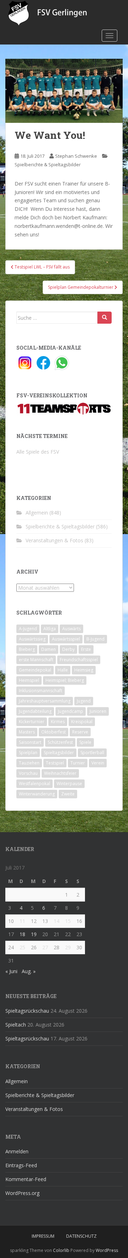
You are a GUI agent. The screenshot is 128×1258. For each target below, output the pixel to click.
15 (68, 921)
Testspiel (55, 763)
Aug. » (29, 971)
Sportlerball (92, 753)
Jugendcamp (70, 711)
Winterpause (69, 784)
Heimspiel (29, 680)
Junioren (98, 711)
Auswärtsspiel (66, 639)
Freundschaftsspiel (79, 660)
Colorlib (61, 1250)
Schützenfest (60, 742)
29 (68, 947)
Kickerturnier (31, 722)
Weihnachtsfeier (60, 773)
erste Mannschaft (36, 660)
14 (56, 921)
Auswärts (71, 629)
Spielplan (28, 753)
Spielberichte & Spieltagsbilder (48, 164)
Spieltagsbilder (59, 753)
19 (34, 934)
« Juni (11, 971)
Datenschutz (81, 1236)
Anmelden (16, 1151)
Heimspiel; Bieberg (65, 680)
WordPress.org (22, 1193)
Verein (97, 763)
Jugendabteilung (35, 711)
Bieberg (27, 649)
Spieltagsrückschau (27, 1010)
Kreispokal (81, 722)
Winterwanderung (37, 794)
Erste (86, 649)
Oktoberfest (53, 732)
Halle (63, 670)
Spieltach (15, 1024)
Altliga (49, 629)
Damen (48, 649)
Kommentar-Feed (25, 1179)
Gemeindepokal (35, 670)
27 (45, 947)
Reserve (80, 732)
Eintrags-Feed (21, 1165)
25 (22, 947)
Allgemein (37, 512)
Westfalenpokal (34, 784)
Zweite (68, 794)
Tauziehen (29, 763)
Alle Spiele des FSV (37, 451)
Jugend (84, 701)
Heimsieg (83, 670)
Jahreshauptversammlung (44, 701)
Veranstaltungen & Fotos (54, 540)
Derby (68, 649)
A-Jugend (28, 629)
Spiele (85, 742)
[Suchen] (104, 318)
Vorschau (28, 773)
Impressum (43, 1236)
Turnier (77, 763)
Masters (27, 732)
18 (22, 934)
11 (22, 921)
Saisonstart (30, 742)
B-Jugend (95, 639)
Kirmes (58, 722)
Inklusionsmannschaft (40, 691)
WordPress (107, 1250)
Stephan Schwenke (76, 156)
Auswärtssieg (32, 639)
